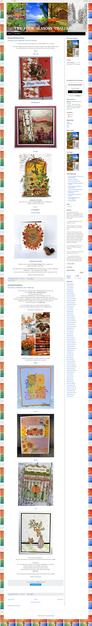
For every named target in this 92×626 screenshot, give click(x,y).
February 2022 (70, 383)
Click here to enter (35, 584)
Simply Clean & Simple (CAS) (75, 189)
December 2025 (70, 298)
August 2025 (70, 306)
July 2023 (69, 352)
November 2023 (70, 344)
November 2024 (70, 322)
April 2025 (69, 313)
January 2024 (70, 341)
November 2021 (70, 388)
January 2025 (70, 319)
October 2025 (70, 302)
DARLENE (69, 124)
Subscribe (75, 91)
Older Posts (60, 599)
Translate (77, 64)
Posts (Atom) (17, 605)
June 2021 (69, 396)
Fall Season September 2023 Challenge (21, 287)
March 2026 (69, 293)
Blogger (52, 615)
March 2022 (69, 381)
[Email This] (27, 278)
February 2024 (70, 339)
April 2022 (69, 379)
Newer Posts (11, 599)
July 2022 (69, 374)
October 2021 (70, 390)
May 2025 (69, 311)
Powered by (71, 95)
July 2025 (69, 308)
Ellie (35, 508)
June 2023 (69, 353)
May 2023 (69, 355)
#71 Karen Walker (35, 212)
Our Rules (17, 33)
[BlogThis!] (28, 278)
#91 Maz (35, 151)
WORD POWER (72, 200)
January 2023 (70, 363)
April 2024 (69, 335)
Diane (35, 363)
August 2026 (70, 284)
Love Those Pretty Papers (74, 181)
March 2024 (69, 337)
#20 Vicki (35, 54)
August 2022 (70, 372)
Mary (68, 127)
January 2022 (70, 385)
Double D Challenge (73, 179)
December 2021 (70, 387)
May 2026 (69, 289)
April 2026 (69, 291)
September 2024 (71, 326)
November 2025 (70, 300)
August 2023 (70, 350)
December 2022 (70, 365)
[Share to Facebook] (31, 278)
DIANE (68, 122)
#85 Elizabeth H (35, 102)
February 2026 (70, 295)
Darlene (35, 411)
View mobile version (35, 602)
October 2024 (70, 324)
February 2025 (70, 317)
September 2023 (71, 348)
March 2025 (69, 315)
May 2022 (69, 377)
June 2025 (69, 309)
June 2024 (69, 331)
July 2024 (69, 330)
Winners (13, 280)
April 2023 (69, 357)
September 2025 (71, 304)
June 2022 (69, 376)
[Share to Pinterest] (32, 278)
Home (10, 33)
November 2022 (70, 366)
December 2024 (70, 320)
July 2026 (69, 285)
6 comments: (22, 594)
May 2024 (69, 333)
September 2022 (71, 370)
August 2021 (70, 394)
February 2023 (70, 361)
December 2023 (70, 342)
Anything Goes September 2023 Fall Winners (22, 40)
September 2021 (71, 392)
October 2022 (70, 368)
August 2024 (70, 328)
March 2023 (69, 359)
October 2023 (70, 346)
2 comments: (22, 278)
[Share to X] (30, 278)
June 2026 (69, 287)
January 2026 (70, 297)
